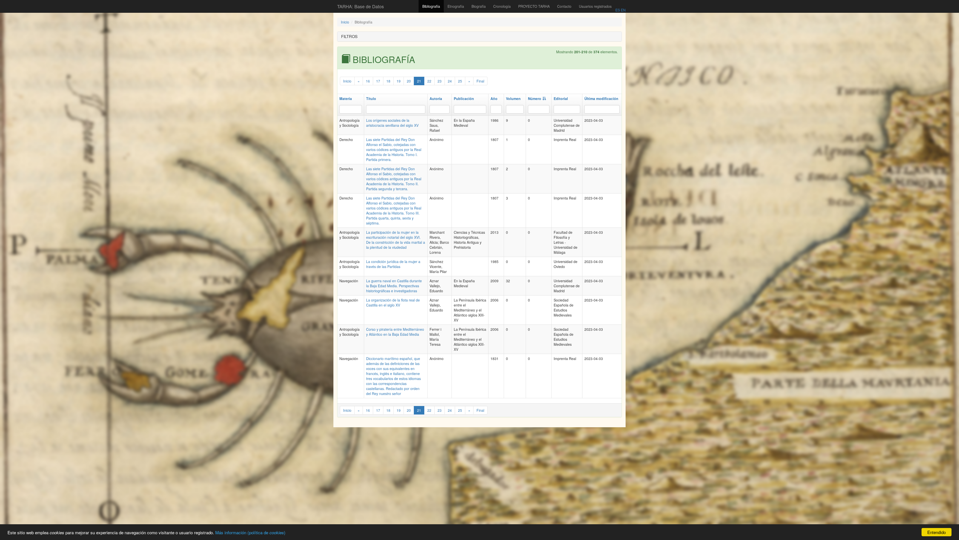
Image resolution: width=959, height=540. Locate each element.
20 (409, 81)
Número (534, 98)
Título (371, 98)
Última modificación (601, 98)
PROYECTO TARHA (534, 6)
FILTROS (349, 36)
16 (368, 81)
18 (388, 81)
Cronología (502, 6)
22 (429, 81)
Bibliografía (431, 6)
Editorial (561, 98)
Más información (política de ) (250, 532)
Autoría (436, 98)
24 (450, 81)
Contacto (564, 6)
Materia (345, 98)
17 (378, 81)
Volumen (513, 98)
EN (623, 10)
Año (493, 98)
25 (460, 81)
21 (419, 81)
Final (480, 81)
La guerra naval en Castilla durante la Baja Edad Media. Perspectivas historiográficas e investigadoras (394, 285)
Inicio (345, 22)
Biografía (479, 6)
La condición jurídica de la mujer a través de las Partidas (393, 264)
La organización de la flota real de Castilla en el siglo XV (393, 303)
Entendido (936, 532)
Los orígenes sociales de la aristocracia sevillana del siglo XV (392, 123)
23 (440, 81)
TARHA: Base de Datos (360, 6)
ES (617, 10)
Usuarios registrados (595, 6)
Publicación (464, 98)
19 (399, 81)
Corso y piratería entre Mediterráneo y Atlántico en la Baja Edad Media (395, 332)
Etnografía (456, 6)
